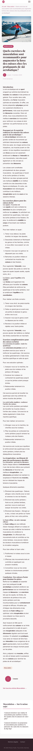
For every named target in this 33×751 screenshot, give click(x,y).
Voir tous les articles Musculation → (15, 688)
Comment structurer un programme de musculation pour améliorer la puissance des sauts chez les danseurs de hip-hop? (16, 726)
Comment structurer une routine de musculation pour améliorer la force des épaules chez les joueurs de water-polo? (16, 716)
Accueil (4, 6)
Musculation (10, 6)
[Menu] (29, 1)
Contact (22, 742)
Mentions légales (13, 742)
